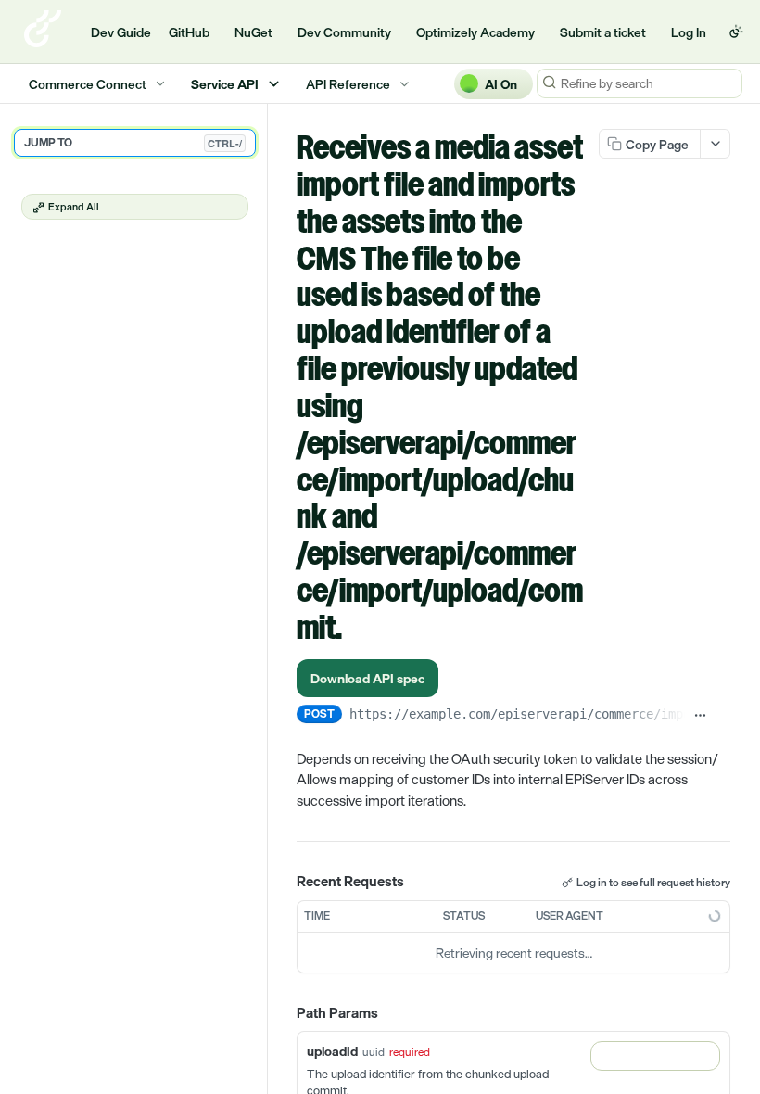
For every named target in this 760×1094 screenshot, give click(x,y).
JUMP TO (133, 143)
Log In (688, 32)
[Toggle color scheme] (736, 31)
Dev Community (344, 32)
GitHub (189, 32)
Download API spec (367, 678)
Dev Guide (121, 32)
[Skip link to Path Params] (283, 1013)
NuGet (253, 32)
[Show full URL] (699, 716)
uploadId (332, 1051)
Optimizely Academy (475, 32)
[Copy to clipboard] (723, 716)
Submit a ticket (603, 32)
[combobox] (655, 1056)
